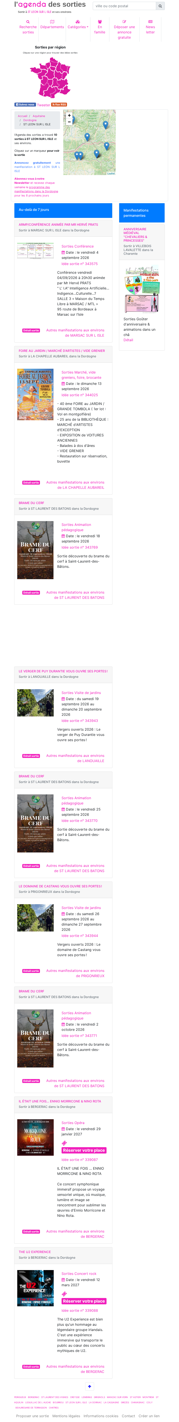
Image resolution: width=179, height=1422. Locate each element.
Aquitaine (39, 116)
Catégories (77, 27)
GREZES (125, 1402)
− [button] (69, 122)
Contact (128, 1416)
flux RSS (60, 104)
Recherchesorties (28, 29)
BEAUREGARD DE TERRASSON (31, 1407)
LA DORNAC (95, 1402)
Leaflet (111, 173)
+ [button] (69, 115)
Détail (128, 340)
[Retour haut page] (89, 1386)
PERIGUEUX (20, 1397)
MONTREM (148, 1397)
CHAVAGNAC (138, 1402)
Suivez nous (26, 104)
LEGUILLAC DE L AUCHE (38, 1402)
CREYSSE (75, 1397)
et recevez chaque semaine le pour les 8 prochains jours (36, 187)
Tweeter (43, 105)
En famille (99, 29)
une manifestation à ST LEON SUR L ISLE (37, 167)
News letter (150, 29)
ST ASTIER (135, 1397)
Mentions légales (66, 1416)
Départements (52, 27)
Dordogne (29, 120)
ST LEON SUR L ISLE (76, 1402)
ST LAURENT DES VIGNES (54, 1397)
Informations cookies (101, 1416)
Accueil (22, 116)
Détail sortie (31, 330)
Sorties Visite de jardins (81, 692)
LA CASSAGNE (111, 1402)
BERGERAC (33, 1397)
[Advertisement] (129, 72)
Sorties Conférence (78, 246)
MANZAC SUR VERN (117, 1397)
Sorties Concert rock (79, 1273)
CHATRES (54, 1407)
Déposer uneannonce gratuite (124, 32)
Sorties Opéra (73, 1123)
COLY (149, 1402)
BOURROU (58, 1402)
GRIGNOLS (99, 1397)
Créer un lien (149, 1416)
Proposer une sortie (32, 1416)
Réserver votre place (84, 1150)
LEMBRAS (87, 1397)
